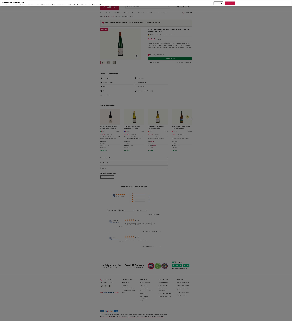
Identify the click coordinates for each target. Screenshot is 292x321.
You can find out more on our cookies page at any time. (89, 4)
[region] (146, 3)
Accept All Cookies (229, 3)
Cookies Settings (218, 3)
